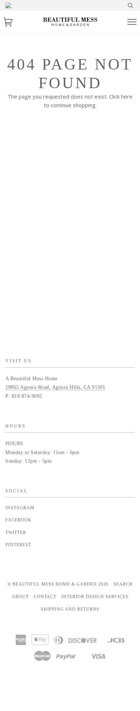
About (20, 596)
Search (123, 584)
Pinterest (18, 544)
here (126, 96)
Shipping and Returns (70, 609)
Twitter (15, 532)
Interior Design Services (95, 596)
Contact (45, 596)
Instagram (19, 507)
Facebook (18, 519)
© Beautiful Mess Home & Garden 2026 (58, 584)
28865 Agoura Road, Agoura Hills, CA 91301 (55, 387)
